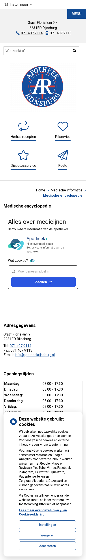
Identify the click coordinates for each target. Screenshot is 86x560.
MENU (77, 14)
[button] (74, 50)
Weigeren (47, 535)
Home (40, 190)
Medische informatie (66, 190)
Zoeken (41, 282)
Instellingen (47, 525)
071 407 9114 (20, 346)
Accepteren (47, 546)
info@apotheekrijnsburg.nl (35, 355)
